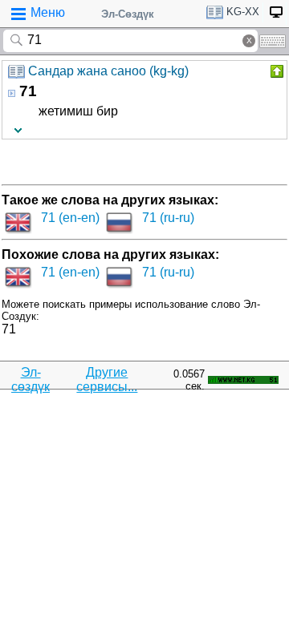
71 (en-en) (70, 217)
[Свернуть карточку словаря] (275, 71)
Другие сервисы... (106, 379)
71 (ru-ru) (168, 217)
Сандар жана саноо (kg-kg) (108, 71)
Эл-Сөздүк (127, 14)
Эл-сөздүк (30, 379)
